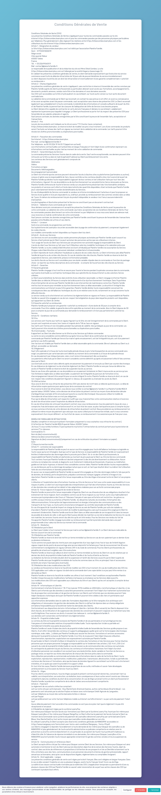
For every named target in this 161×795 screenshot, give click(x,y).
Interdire (141, 790)
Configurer (127, 790)
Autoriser (155, 790)
